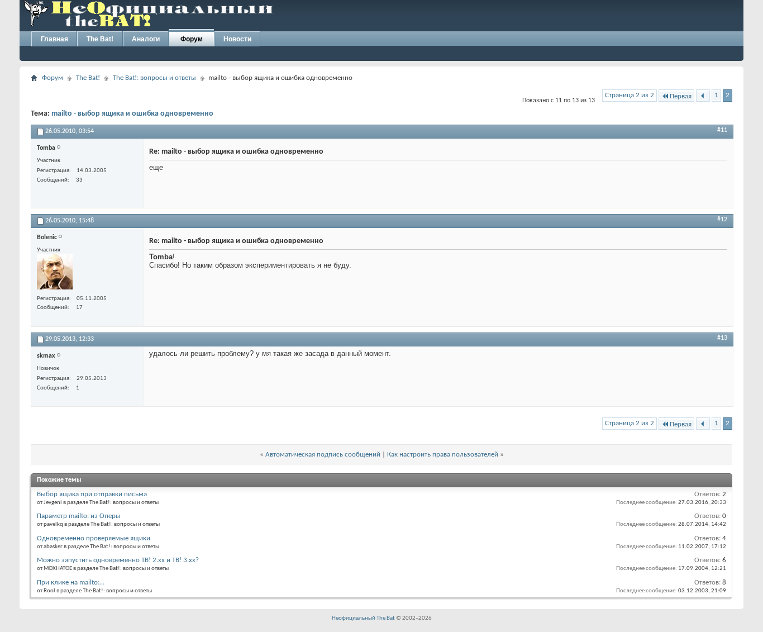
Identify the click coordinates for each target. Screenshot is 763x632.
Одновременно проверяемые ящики (93, 538)
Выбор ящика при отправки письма (92, 494)
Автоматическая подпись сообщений (322, 454)
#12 (722, 219)
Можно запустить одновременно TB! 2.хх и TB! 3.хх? (118, 560)
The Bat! (100, 39)
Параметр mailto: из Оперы (79, 516)
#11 (722, 130)
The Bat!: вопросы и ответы (154, 78)
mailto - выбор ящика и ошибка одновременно (132, 114)
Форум (191, 39)
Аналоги (146, 39)
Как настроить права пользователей (442, 454)
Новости (237, 39)
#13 (722, 338)
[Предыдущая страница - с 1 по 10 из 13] (703, 96)
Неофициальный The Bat (363, 618)
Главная (54, 39)
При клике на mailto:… (70, 582)
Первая (681, 96)
